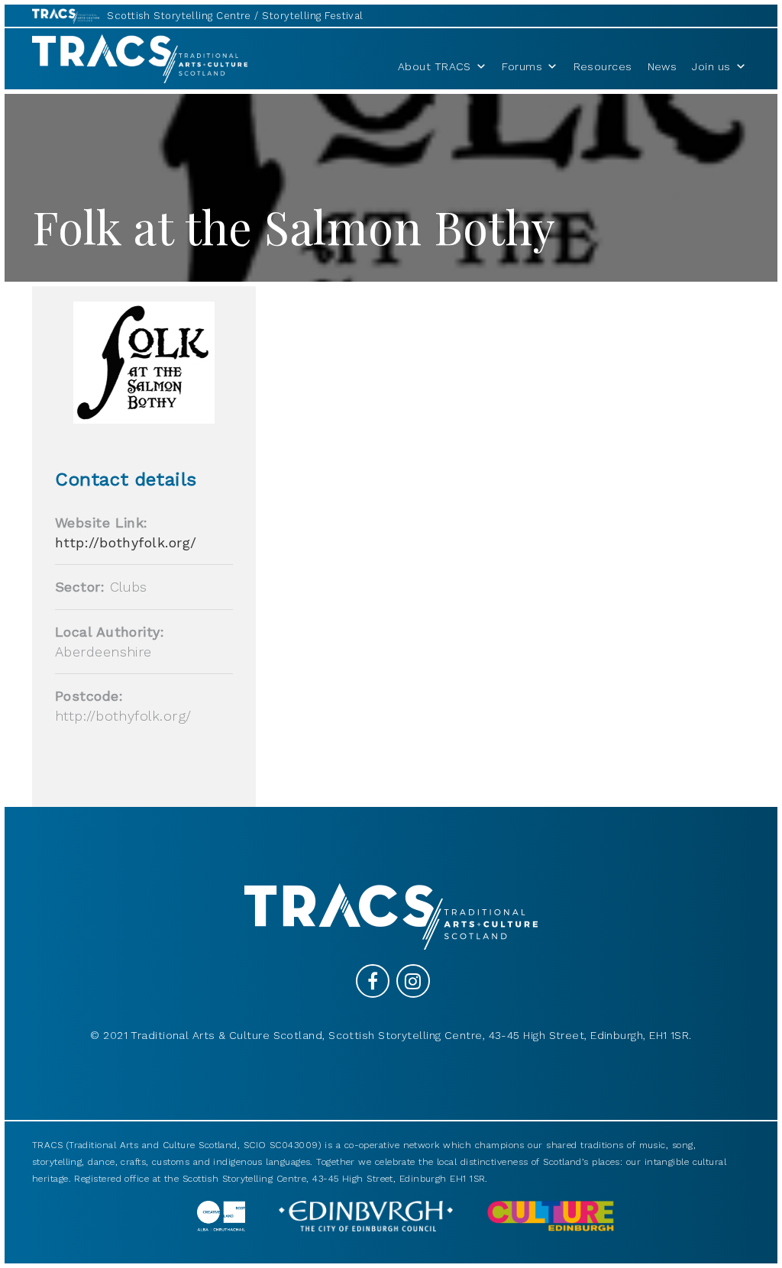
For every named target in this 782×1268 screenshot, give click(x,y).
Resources (603, 66)
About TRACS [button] (434, 66)
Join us (711, 66)
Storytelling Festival (312, 15)
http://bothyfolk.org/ (125, 542)
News (662, 66)
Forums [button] (522, 66)
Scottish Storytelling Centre (179, 15)
